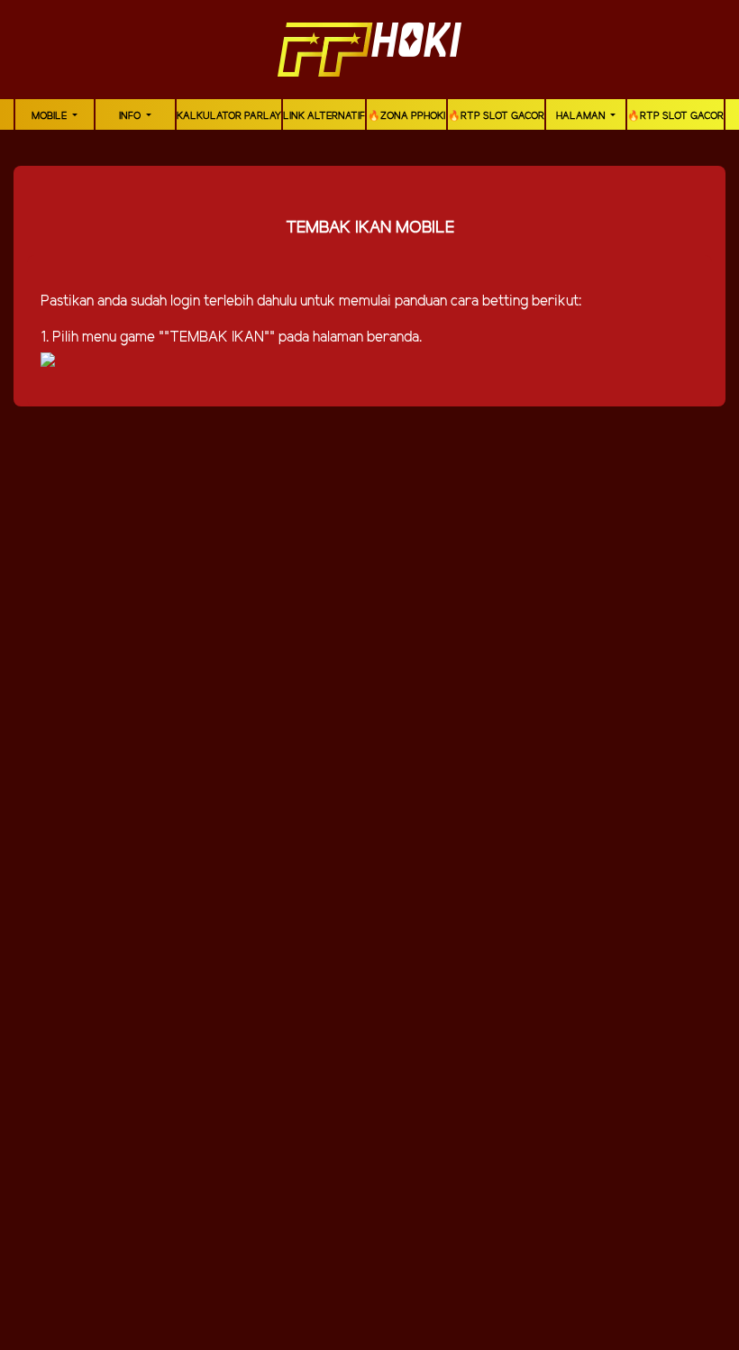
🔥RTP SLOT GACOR (496, 116)
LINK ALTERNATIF (324, 116)
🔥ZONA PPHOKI (406, 116)
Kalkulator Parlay (229, 116)
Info (131, 116)
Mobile (50, 116)
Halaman (582, 116)
